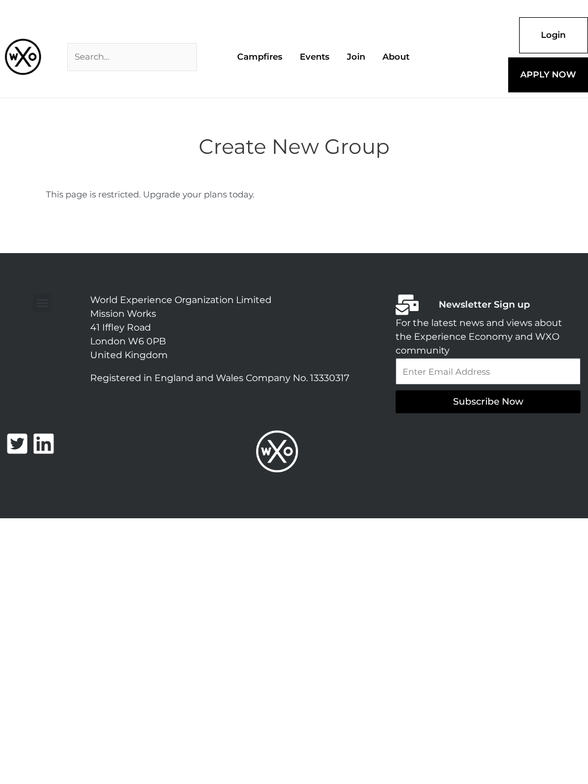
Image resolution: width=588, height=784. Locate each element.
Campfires (260, 56)
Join (356, 56)
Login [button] (553, 34)
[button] (42, 302)
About (395, 56)
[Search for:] (132, 57)
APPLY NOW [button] (548, 74)
